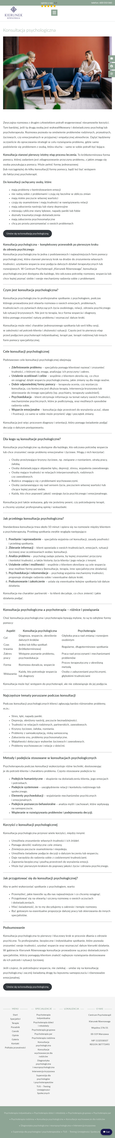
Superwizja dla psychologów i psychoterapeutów (43, 1078)
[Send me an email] (111, 58)
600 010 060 (105, 3)
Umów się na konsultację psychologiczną (27, 233)
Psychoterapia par (43, 1034)
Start (15, 1015)
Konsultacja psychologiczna (50, 1119)
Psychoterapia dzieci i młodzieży (49, 1113)
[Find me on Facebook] (111, 66)
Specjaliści (15, 1019)
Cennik (15, 1031)
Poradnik (15, 1027)
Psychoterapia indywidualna (18, 1113)
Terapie (15, 1023)
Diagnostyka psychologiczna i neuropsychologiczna (43, 1063)
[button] (54, 13)
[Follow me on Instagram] (111, 74)
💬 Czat (106, 1132)
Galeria (15, 1039)
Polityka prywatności (15, 1048)
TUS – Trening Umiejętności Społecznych (43, 1089)
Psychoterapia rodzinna (43, 1038)
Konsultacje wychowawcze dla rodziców (43, 1053)
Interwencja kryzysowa (43, 1071)
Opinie (15, 1035)
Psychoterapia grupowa (43, 1030)
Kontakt (15, 1043)
